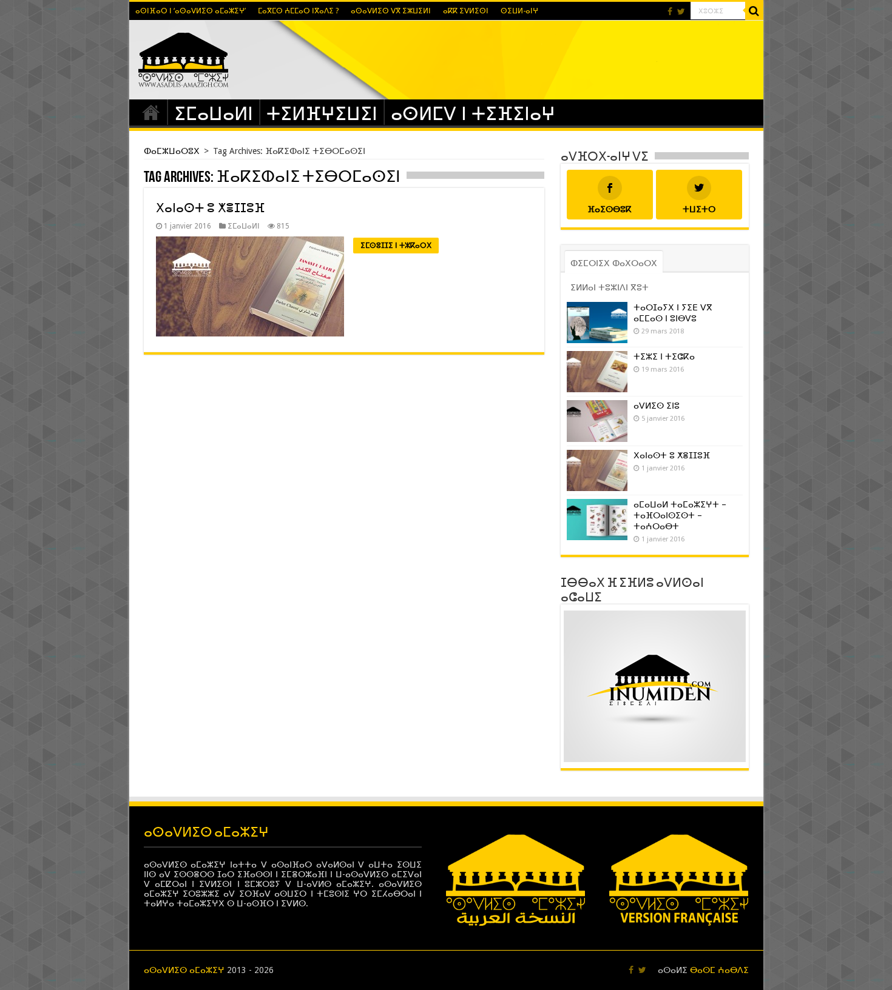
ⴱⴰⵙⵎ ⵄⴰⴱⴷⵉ (719, 970)
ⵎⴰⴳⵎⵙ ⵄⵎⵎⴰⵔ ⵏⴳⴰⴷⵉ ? (298, 11)
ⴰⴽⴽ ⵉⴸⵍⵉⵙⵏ (465, 11)
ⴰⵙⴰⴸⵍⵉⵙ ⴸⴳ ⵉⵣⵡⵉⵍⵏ (391, 11)
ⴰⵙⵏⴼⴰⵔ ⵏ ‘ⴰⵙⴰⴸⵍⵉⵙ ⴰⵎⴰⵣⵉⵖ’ (190, 11)
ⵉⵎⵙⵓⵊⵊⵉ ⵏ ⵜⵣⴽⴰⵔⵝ (395, 245)
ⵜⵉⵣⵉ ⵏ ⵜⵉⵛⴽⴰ (664, 356)
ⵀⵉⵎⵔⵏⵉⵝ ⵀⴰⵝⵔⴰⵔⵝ (613, 263)
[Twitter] (681, 11)
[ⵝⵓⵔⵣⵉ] (754, 11)
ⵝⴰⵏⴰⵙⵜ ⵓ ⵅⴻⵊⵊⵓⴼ (210, 208)
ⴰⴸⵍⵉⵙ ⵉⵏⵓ (657, 405)
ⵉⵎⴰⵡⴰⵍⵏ (213, 113)
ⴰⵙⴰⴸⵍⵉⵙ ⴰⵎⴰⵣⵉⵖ (184, 970)
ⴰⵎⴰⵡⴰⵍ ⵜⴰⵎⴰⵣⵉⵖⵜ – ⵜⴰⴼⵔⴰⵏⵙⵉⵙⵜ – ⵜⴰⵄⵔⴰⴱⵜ (680, 515)
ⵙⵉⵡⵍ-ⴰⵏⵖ (519, 11)
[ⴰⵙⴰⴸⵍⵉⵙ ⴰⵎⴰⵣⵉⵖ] (183, 57)
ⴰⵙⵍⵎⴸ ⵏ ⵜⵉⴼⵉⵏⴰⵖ (473, 113)
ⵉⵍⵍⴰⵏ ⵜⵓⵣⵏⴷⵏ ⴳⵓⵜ (609, 287)
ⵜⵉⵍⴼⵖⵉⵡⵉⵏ (321, 113)
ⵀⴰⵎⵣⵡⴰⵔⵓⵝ (151, 112)
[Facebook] (670, 11)
